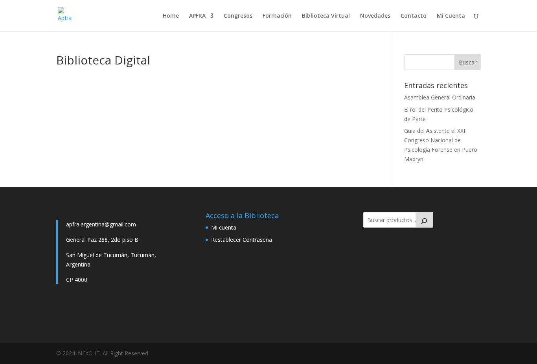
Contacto (414, 16)
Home (171, 16)
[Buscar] (425, 220)
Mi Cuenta (451, 16)
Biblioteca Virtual (326, 16)
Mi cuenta (223, 227)
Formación (277, 16)
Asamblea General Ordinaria (439, 97)
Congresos (238, 16)
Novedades (375, 16)
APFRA (197, 16)
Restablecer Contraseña (241, 239)
